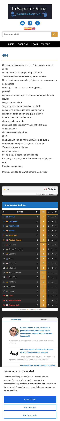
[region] (30, 394)
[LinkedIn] (30, 23)
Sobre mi (23, 44)
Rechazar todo (30, 415)
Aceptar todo (30, 399)
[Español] (30, 28)
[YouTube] (22, 23)
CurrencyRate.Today (50, 194)
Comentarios (16, 319)
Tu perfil (46, 44)
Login (34, 44)
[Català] (26, 28)
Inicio (11, 44)
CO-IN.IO (52, 189)
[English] (34, 28)
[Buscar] (54, 34)
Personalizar (30, 407)
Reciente (44, 319)
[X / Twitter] (37, 23)
